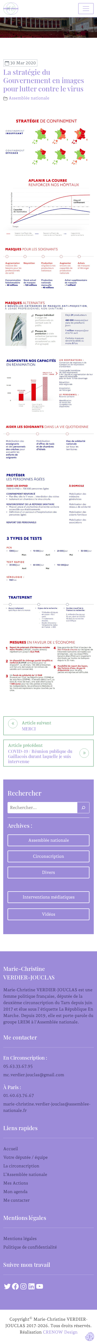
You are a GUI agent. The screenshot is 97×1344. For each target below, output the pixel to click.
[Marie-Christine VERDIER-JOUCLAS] (11, 8)
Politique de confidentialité (30, 1247)
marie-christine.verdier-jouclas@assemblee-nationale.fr (47, 1107)
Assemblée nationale (29, 98)
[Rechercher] (83, 807)
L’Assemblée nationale (25, 1174)
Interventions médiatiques (49, 897)
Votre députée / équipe (25, 1157)
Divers (48, 872)
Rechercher (24, 793)
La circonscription (21, 1165)
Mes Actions (15, 1183)
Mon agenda (15, 1191)
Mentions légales (20, 1238)
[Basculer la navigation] (86, 8)
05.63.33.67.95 (18, 1066)
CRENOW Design (60, 1332)
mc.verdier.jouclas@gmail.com (33, 1074)
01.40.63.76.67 (18, 1095)
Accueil (10, 1148)
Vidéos (48, 914)
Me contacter (16, 1200)
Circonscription (48, 856)
